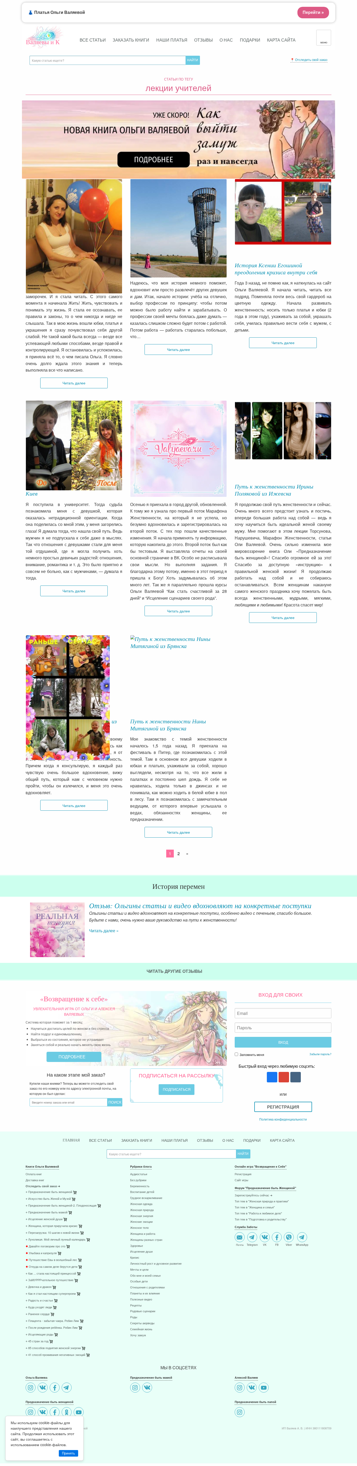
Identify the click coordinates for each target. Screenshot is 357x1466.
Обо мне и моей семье (145, 1275)
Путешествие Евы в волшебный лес (51, 1260)
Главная (71, 1140)
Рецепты (136, 1305)
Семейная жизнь (141, 1329)
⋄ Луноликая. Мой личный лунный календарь (55, 1239)
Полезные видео (141, 1299)
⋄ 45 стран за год (37, 1341)
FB (277, 1244)
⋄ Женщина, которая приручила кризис (52, 1226)
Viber (289, 1244)
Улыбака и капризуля (41, 1253)
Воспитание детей (142, 1192)
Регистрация (283, 1107)
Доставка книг (35, 1180)
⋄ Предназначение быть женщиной (49, 1192)
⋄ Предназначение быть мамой (46, 1212)
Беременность (139, 1186)
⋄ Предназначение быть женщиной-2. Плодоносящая (61, 1205)
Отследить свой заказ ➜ (43, 1186)
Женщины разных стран (146, 1240)
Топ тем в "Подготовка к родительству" (261, 1219)
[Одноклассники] (67, 1412)
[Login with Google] (283, 1078)
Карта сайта (281, 40)
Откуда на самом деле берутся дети (51, 1267)
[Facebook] (55, 1388)
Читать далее (73, 382)
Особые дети (139, 1281)
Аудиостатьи (138, 1174)
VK (265, 1244)
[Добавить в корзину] (99, 1207)
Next (331, 925)
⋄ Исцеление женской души (44, 1219)
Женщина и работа (142, 1234)
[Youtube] (79, 1412)
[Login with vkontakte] (295, 1078)
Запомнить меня (251, 1054)
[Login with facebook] (271, 1078)
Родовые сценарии (142, 1311)
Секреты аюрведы (142, 1323)
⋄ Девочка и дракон (38, 1287)
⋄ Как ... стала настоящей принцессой (51, 1273)
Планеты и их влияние (145, 1293)
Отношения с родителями (147, 1287)
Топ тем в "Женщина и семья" (255, 1207)
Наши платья (171, 40)
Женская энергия (141, 1216)
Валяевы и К (43, 42)
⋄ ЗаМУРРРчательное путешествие (49, 1280)
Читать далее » (104, 931)
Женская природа (142, 1210)
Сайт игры (241, 1180)
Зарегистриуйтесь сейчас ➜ (253, 1195)
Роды (133, 1317)
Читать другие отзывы (175, 971)
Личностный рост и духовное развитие (156, 1263)
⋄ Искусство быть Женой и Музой (48, 1199)
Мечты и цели (139, 1269)
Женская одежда (141, 1204)
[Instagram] (31, 1388)
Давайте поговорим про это (45, 1246)
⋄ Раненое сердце (38, 1314)
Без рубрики (138, 1180)
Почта (240, 1244)
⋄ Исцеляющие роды (39, 1334)
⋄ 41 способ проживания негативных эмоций (55, 1355)
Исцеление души (141, 1251)
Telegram (252, 1244)
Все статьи (93, 40)
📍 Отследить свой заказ (308, 59)
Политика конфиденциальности (283, 1119)
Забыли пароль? (320, 1054)
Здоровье (136, 1246)
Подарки (250, 40)
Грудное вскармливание (146, 1198)
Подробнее (73, 1057)
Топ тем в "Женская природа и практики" (262, 1201)
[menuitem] (74, 1175)
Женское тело (139, 1228)
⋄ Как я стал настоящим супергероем (51, 1293)
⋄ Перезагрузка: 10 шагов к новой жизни (52, 1233)
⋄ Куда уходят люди (39, 1307)
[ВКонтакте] (43, 1388)
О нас (226, 40)
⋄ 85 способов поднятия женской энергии (53, 1348)
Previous (25, 925)
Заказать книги (131, 40)
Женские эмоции (141, 1222)
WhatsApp (302, 1244)
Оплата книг (34, 1174)
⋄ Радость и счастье (39, 1300)
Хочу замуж (138, 1335)
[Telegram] (67, 1388)
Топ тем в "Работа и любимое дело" (258, 1213)
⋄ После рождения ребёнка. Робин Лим (52, 1327)
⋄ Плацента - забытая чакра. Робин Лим (52, 1321)
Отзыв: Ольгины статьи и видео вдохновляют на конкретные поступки (200, 905)
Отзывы (203, 40)
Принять (68, 1453)
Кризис (134, 1257)
